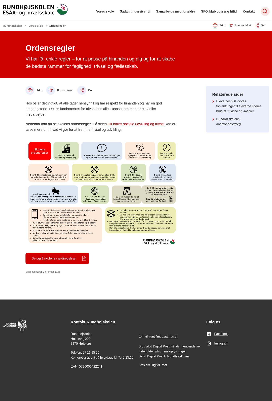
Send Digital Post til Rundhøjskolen (164, 356)
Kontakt (249, 11)
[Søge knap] (265, 11)
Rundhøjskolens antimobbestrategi (229, 121)
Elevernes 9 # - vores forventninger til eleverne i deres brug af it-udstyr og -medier (238, 106)
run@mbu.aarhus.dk (163, 336)
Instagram (221, 343)
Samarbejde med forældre (175, 11)
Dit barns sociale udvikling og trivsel (136, 124)
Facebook (221, 334)
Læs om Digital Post (153, 365)
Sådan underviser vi (135, 11)
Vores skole (105, 11)
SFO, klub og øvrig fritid (219, 11)
